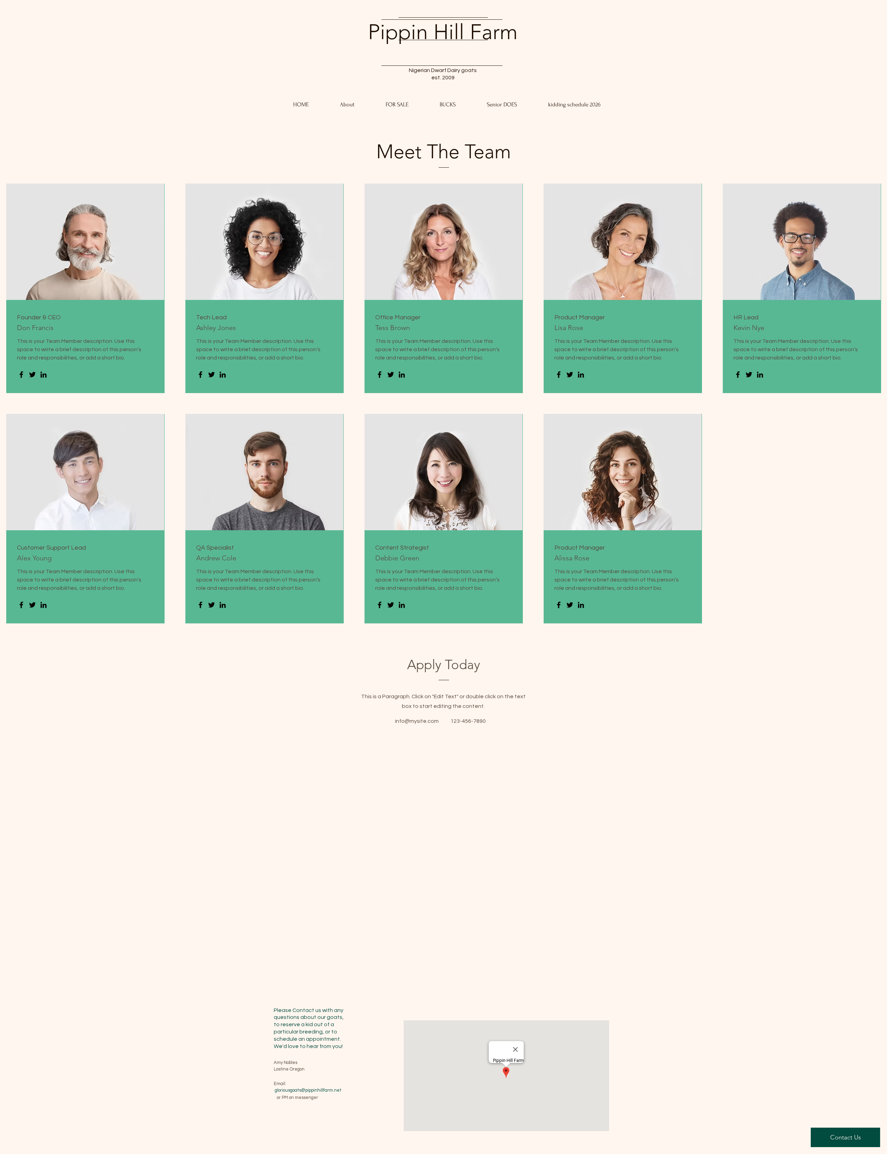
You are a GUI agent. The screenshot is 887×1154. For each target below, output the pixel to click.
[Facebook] (21, 374)
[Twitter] (32, 374)
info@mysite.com (417, 721)
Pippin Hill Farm (443, 31)
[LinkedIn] (43, 374)
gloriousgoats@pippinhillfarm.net (308, 1090)
